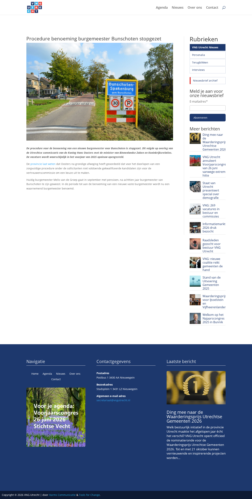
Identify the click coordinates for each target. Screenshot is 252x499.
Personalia (198, 55)
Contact (212, 8)
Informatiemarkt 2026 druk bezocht (214, 227)
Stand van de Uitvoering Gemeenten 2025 (212, 283)
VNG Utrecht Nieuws (205, 47)
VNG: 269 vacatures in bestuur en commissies (211, 210)
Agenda (162, 8)
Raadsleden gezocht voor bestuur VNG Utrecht (212, 245)
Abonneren (200, 117)
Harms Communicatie (62, 495)
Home (35, 373)
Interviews (198, 70)
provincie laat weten (43, 164)
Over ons (195, 8)
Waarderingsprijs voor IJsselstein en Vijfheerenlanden (215, 301)
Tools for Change (89, 495)
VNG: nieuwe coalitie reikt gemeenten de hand (213, 264)
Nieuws (178, 8)
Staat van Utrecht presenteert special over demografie (211, 190)
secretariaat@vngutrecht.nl (113, 400)
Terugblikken (200, 62)
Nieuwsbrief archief (205, 80)
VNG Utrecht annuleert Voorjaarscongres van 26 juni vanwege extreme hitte (215, 166)
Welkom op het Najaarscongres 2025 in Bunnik (214, 318)
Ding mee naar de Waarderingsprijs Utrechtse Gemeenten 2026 (215, 142)
